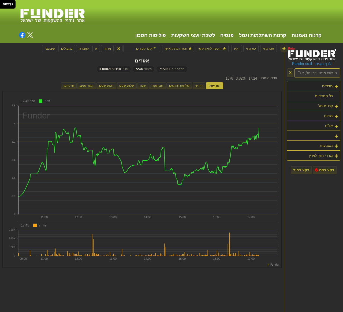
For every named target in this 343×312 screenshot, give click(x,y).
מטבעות (326, 145)
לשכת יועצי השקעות (193, 35)
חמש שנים (106, 85)
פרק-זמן (69, 85)
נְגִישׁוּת (8, 4)
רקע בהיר (301, 170)
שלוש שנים (126, 85)
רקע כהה (326, 170)
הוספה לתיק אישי (210, 48)
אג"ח (329, 126)
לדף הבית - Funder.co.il (311, 63)
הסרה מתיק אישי (176, 48)
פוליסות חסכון (150, 35)
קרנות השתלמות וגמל (262, 35)
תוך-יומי (214, 85)
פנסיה (227, 35)
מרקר (107, 48)
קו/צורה (84, 48)
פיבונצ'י (50, 48)
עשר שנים (86, 85)
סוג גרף (251, 48)
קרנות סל (325, 106)
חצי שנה (157, 85)
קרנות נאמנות (307, 35)
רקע (236, 48)
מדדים (327, 86)
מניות (328, 116)
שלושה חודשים (179, 85)
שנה (143, 85)
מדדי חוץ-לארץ (321, 155)
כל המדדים (324, 96)
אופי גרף (268, 48)
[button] (141, 48)
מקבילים (66, 48)
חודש (199, 85)
